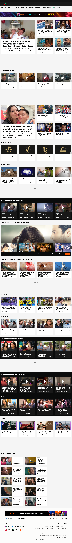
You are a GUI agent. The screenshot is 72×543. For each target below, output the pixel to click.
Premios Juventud (59, 34)
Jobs (58, 528)
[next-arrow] (71, 81)
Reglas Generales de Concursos (43, 535)
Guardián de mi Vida (24, 217)
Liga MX (39, 52)
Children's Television (62, 535)
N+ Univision (4, 88)
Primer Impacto (16, 473)
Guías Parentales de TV (49, 530)
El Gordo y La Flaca (5, 391)
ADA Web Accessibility (49, 528)
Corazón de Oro (5, 217)
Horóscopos (4, 160)
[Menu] (1, 4)
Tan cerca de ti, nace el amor (42, 217)
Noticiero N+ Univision (24, 88)
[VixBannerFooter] (36, 513)
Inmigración (5, 52)
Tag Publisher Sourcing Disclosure (60, 530)
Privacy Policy (51, 526)
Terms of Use (63, 526)
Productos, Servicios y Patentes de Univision (58, 533)
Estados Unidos (16, 494)
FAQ (43, 530)
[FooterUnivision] (10, 518)
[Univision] (8, 4)
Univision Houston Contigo (23, 182)
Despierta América (5, 356)
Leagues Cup (58, 311)
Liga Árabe (22, 311)
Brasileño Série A (41, 311)
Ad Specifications (63, 528)
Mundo (38, 473)
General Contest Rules (54, 535)
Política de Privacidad (44, 526)
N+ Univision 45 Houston (7, 137)
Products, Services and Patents (44, 533)
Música (3, 436)
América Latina (59, 182)
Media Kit (40, 530)
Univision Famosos (59, 52)
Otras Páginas (21, 518)
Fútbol (3, 311)
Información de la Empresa (39, 528)
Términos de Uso (57, 526)
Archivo (55, 528)
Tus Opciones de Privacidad (61, 537)
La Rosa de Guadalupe (58, 217)
